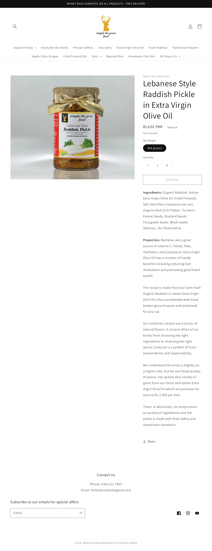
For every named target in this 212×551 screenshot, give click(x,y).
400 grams (154, 148)
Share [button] (151, 441)
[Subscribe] (80, 512)
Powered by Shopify (127, 542)
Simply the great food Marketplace (100, 542)
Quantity (148, 157)
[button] (14, 26)
